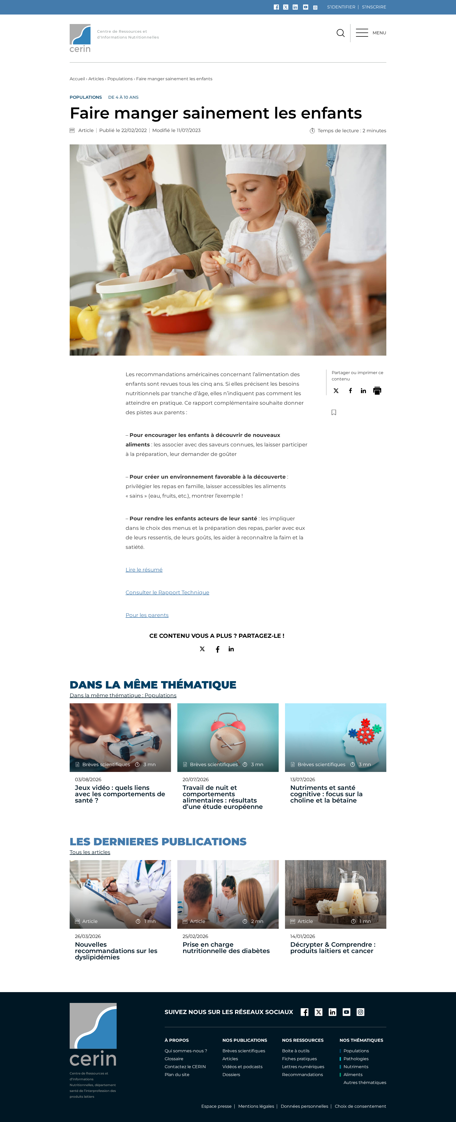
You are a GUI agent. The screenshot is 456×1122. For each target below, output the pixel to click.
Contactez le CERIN (185, 1066)
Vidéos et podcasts (242, 1066)
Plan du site (177, 1074)
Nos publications (244, 1040)
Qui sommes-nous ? (186, 1050)
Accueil (77, 78)
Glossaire (174, 1058)
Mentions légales (256, 1106)
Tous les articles (90, 852)
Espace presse (216, 1106)
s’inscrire (374, 7)
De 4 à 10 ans (123, 97)
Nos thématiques (361, 1040)
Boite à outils (296, 1050)
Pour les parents (147, 615)
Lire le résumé (144, 570)
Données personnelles (304, 1106)
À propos (177, 1040)
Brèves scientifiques (243, 1050)
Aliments (353, 1074)
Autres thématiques (365, 1082)
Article (86, 130)
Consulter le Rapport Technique (167, 592)
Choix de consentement (360, 1106)
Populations (120, 78)
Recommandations (302, 1074)
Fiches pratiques (299, 1058)
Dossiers (231, 1074)
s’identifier (341, 7)
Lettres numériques (303, 1066)
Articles (96, 78)
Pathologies (356, 1058)
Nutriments (356, 1066)
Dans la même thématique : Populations (123, 695)
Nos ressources (303, 1040)
